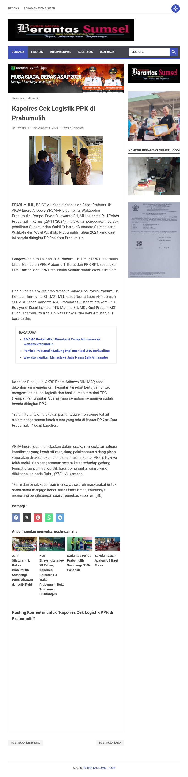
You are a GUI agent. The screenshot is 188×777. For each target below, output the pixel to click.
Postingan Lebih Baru (25, 742)
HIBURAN (37, 52)
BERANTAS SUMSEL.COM (99, 767)
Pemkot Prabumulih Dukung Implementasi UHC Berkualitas (67, 351)
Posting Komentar (73, 128)
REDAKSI (14, 8)
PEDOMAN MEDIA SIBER (39, 8)
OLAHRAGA (107, 52)
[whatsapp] (49, 517)
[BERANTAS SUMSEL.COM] (71, 30)
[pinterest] (38, 517)
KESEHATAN (85, 52)
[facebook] (16, 517)
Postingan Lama (110, 742)
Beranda (18, 52)
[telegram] (60, 517)
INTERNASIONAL (60, 52)
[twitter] (27, 517)
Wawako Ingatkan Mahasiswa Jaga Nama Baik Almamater (66, 357)
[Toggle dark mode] (175, 8)
